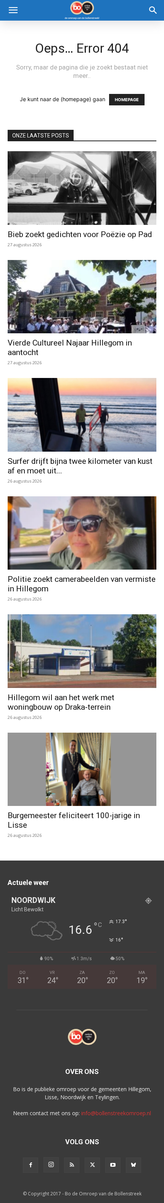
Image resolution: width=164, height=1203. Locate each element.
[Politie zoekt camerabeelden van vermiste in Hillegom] (82, 533)
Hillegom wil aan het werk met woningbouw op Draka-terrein (61, 702)
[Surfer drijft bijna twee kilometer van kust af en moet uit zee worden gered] (82, 415)
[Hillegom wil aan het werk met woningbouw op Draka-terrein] (82, 651)
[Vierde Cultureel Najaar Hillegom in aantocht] (82, 297)
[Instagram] (51, 1164)
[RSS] (71, 1165)
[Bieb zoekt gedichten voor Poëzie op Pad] (82, 188)
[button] (13, 10)
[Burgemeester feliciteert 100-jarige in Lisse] (82, 769)
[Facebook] (30, 1165)
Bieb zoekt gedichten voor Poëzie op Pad (80, 234)
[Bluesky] (133, 1165)
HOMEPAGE (127, 99)
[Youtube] (113, 1165)
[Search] (153, 10)
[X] (92, 1165)
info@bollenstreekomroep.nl (116, 1113)
